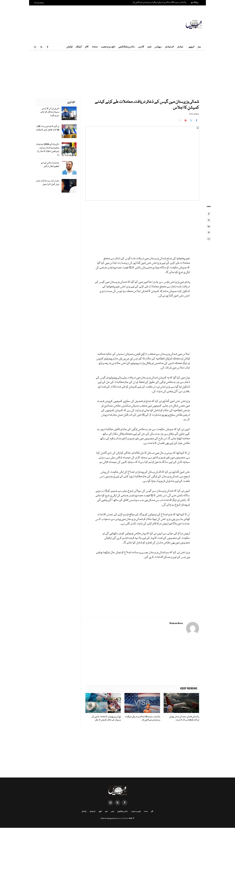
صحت (95, 47)
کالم (87, 47)
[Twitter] (208, 220)
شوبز (149, 47)
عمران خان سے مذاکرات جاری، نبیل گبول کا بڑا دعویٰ (47, 182)
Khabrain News (194, 114)
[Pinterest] (208, 232)
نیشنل (180, 47)
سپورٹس (158, 47)
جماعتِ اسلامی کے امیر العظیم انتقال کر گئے (50, 164)
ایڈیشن (70, 47)
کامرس (141, 47)
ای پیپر (191, 47)
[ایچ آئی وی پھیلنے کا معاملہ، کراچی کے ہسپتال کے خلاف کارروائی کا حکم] (103, 703)
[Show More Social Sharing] (179, 120)
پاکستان (84, 811)
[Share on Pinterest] (185, 120)
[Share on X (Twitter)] (191, 120)
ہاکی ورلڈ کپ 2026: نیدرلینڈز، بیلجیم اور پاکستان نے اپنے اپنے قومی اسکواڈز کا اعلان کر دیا (47, 149)
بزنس (112, 811)
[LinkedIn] (208, 226)
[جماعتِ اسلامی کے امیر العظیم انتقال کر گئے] (69, 168)
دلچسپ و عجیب (108, 47)
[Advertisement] (117, 24)
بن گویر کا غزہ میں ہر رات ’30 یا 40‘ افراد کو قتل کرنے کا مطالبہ (47, 128)
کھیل (100, 811)
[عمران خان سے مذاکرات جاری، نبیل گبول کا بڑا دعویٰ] (69, 186)
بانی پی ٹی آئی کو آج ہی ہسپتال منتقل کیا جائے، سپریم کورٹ (49, 112)
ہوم (199, 47)
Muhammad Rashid (122, 818)
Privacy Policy (39, 3)
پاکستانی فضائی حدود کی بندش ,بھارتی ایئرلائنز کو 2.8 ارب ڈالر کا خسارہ (184, 718)
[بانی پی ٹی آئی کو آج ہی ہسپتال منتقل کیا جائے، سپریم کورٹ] (69, 113)
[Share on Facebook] (196, 120)
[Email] (208, 238)
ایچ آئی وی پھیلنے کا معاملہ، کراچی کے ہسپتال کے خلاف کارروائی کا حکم (106, 718)
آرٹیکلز (79, 47)
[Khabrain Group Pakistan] (193, 24)
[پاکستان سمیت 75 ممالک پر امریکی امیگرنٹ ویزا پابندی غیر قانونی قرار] (142, 703)
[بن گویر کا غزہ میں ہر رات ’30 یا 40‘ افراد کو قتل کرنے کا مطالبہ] (69, 131)
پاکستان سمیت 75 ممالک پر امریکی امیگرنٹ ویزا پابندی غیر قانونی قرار (159, 2)
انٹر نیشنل (169, 47)
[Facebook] (208, 213)
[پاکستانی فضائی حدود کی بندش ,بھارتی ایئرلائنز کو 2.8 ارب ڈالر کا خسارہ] (181, 703)
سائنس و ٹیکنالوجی (126, 47)
